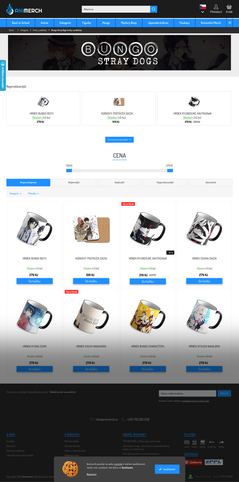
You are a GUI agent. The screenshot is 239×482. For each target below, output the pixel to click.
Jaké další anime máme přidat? (20, 455)
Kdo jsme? (10, 446)
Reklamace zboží (72, 455)
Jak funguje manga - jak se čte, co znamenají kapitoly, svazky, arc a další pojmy (146, 447)
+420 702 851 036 (138, 419)
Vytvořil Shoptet (203, 476)
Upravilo (223, 476)
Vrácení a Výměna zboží (75, 450)
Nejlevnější (74, 182)
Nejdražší (120, 182)
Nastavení (91, 474)
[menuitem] (20, 22)
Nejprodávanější (165, 182)
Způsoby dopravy (72, 446)
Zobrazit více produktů (118, 139)
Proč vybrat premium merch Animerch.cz (141, 453)
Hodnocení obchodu (15, 450)
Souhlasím (169, 469)
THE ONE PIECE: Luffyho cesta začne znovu (141, 441)
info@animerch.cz (107, 419)
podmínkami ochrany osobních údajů (195, 401)
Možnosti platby (71, 441)
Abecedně (210, 182)
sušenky (118, 464)
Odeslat (224, 393)
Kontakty (10, 441)
